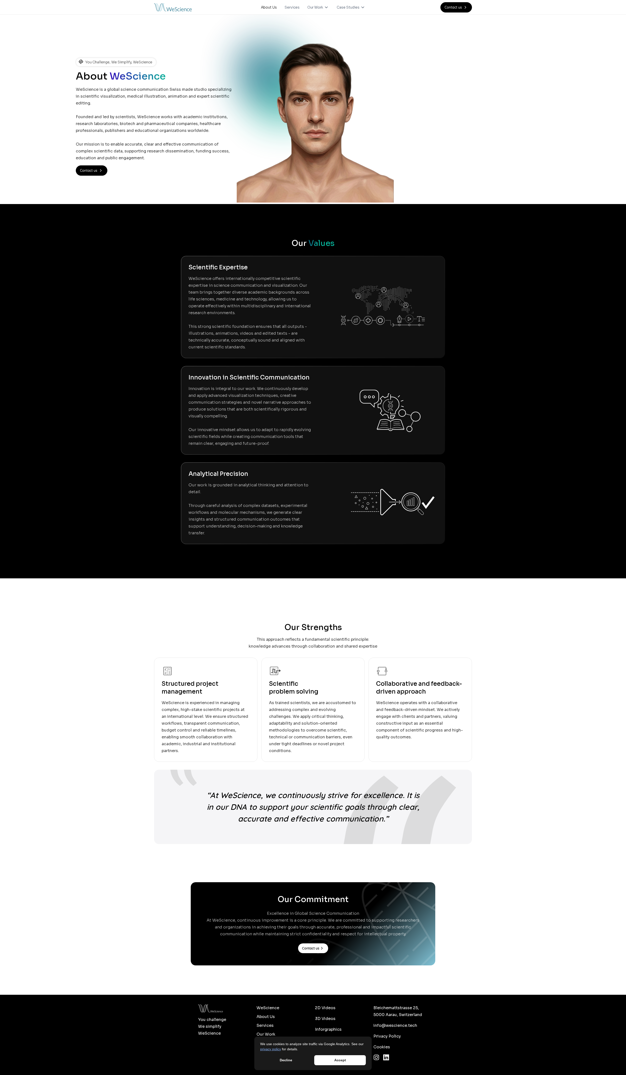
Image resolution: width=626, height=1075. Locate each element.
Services (292, 7)
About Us (269, 7)
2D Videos (325, 1007)
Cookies (381, 1047)
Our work (266, 1034)
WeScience (268, 1007)
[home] (173, 7)
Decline (286, 1060)
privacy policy (270, 1049)
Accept (340, 1060)
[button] (318, 7)
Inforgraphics (328, 1029)
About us (266, 1016)
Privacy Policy (387, 1036)
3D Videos (325, 1018)
